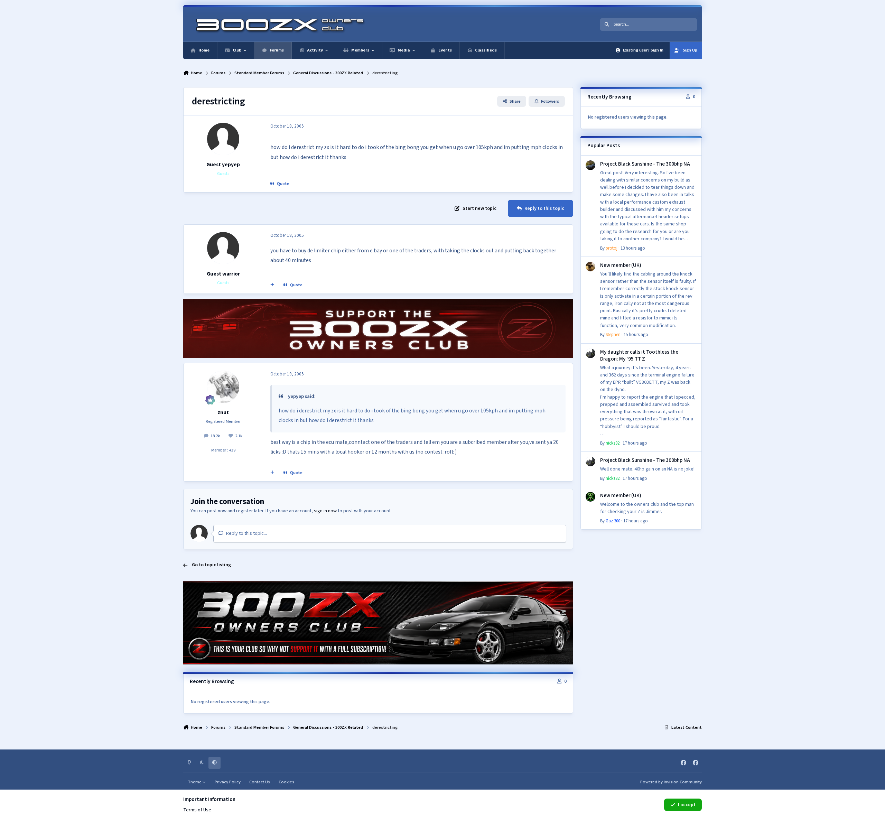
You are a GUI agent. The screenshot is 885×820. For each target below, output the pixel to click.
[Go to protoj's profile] (590, 165)
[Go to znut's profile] (223, 387)
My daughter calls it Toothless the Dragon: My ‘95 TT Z (639, 355)
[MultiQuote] (272, 284)
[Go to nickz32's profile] (590, 353)
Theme (195, 782)
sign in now (325, 510)
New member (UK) (620, 265)
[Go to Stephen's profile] (590, 266)
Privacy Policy (228, 782)
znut (223, 412)
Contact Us (259, 782)
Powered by (671, 782)
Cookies (286, 782)
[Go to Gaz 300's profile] (590, 497)
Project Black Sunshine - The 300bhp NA (645, 164)
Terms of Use (197, 810)
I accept (687, 804)
